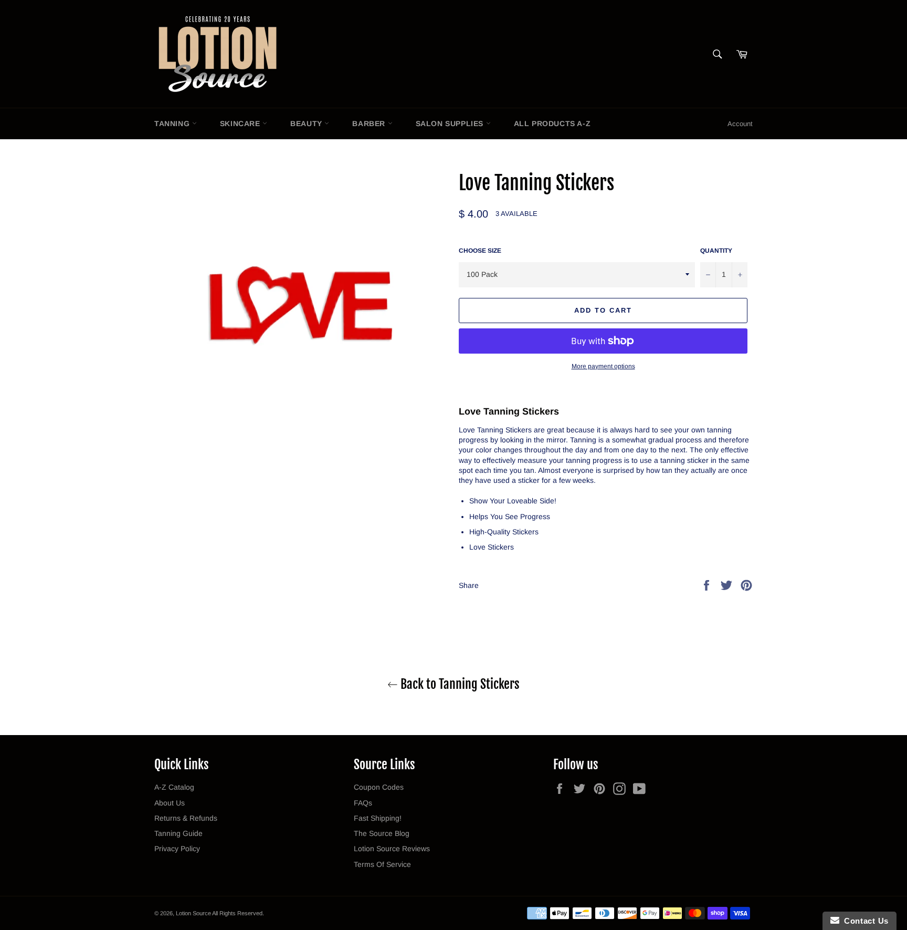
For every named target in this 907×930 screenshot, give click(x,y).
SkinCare (241, 123)
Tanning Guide (178, 833)
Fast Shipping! (378, 818)
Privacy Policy (177, 848)
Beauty (307, 123)
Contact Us (864, 920)
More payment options (603, 366)
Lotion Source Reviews (392, 848)
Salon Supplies (451, 123)
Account (740, 124)
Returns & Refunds (185, 818)
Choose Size (480, 250)
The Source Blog (381, 833)
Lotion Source (193, 913)
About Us (169, 803)
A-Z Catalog (174, 787)
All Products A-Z (552, 123)
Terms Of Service (382, 864)
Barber (369, 123)
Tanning (173, 123)
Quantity (716, 250)
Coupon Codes (379, 787)
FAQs (363, 803)
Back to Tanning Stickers (459, 684)
